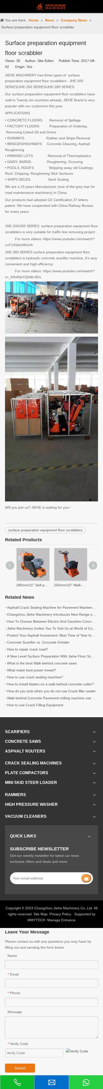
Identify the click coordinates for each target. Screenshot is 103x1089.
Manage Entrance (61, 920)
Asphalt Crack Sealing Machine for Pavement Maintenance (51, 607)
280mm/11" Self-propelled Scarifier (32, 585)
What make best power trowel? (31, 670)
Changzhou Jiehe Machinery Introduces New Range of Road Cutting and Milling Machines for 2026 (51, 614)
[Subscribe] (86, 878)
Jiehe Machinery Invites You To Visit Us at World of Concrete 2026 (51, 628)
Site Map (41, 914)
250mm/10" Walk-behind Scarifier (70, 585)
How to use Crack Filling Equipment (35, 705)
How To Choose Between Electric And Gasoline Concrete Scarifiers (51, 621)
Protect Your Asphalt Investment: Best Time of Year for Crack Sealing (51, 635)
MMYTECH (36, 920)
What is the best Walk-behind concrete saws (42, 663)
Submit (20, 1068)
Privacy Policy (60, 914)
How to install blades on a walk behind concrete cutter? (50, 684)
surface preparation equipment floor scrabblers (45, 530)
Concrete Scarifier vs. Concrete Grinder (38, 642)
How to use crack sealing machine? (35, 677)
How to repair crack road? (27, 649)
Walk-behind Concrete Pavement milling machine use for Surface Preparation (51, 698)
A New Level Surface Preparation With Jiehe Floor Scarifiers (51, 656)
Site (29, 67)
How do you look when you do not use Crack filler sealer (51, 691)
